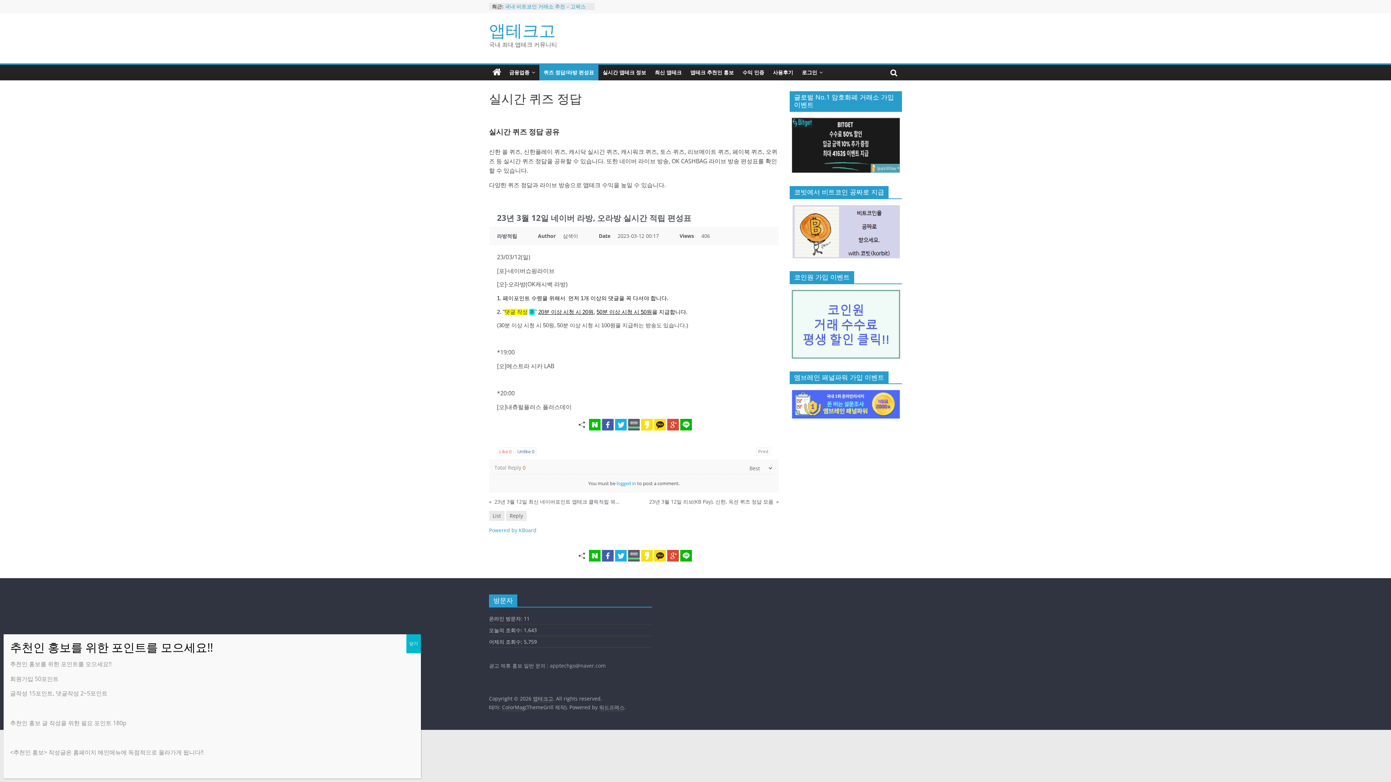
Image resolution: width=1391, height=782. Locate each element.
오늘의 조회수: (506, 630)
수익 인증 (753, 72)
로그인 (809, 72)
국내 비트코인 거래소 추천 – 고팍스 (545, 9)
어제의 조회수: (506, 641)
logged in (626, 483)
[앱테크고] (497, 72)
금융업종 (519, 72)
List (497, 515)
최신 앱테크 (668, 72)
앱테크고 (522, 30)
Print (763, 451)
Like (505, 451)
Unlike (525, 451)
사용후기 (783, 72)
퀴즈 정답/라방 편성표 (569, 72)
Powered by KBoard (512, 530)
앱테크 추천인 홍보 (712, 72)
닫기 (413, 643)
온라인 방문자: (506, 618)
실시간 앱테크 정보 (624, 72)
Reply (516, 515)
